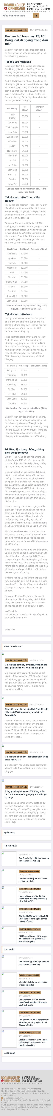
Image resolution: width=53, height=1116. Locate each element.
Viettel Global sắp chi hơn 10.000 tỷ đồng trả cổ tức (33, 880)
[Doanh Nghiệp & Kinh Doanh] (27, 7)
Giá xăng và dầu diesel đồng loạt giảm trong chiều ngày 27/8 (26, 758)
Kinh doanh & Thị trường (29, 889)
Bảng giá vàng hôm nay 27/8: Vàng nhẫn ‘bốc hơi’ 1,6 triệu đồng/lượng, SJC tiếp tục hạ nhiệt (25, 794)
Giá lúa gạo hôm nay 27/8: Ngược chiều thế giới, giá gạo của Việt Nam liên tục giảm (26, 666)
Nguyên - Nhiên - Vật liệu (16, 30)
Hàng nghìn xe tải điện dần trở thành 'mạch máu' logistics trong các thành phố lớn (33, 898)
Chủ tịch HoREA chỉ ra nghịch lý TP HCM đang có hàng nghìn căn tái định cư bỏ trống (34, 918)
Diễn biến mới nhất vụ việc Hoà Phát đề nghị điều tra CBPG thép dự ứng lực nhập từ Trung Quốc (26, 712)
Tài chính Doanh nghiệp (29, 872)
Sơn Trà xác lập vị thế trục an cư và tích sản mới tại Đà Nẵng (34, 859)
